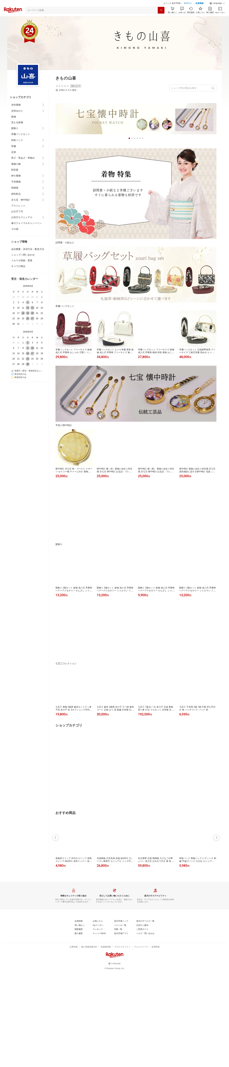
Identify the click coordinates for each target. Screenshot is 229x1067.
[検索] (161, 18)
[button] (217, 12)
